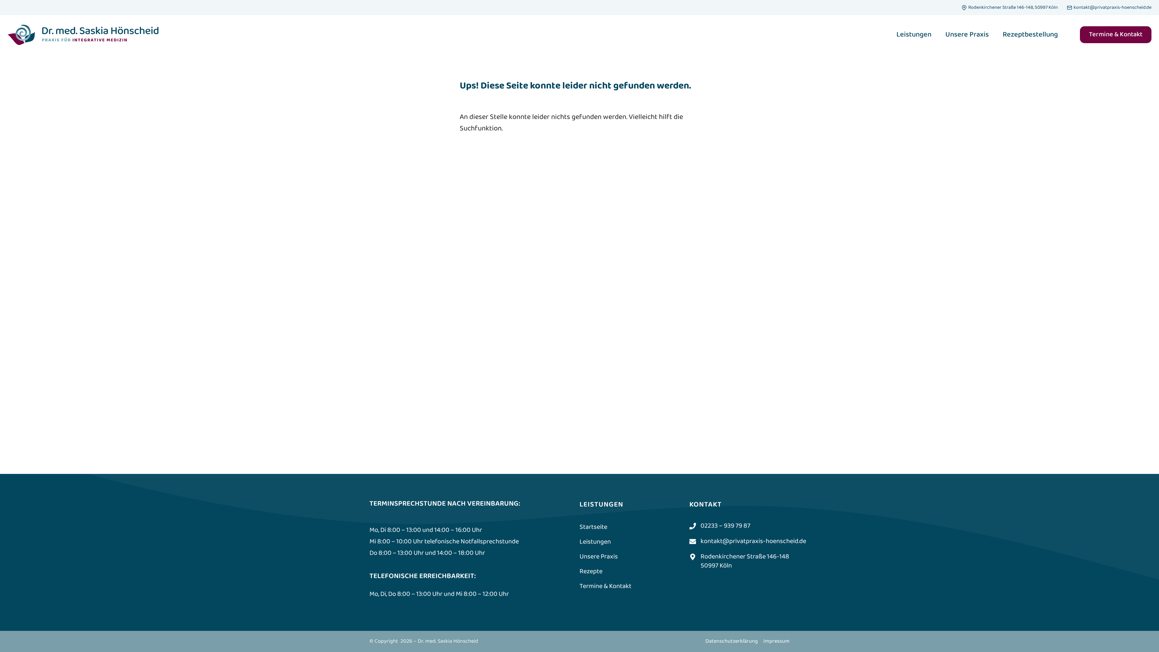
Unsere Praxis (967, 34)
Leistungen (913, 34)
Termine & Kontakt (1115, 34)
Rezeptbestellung (1030, 34)
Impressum (776, 641)
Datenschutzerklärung (731, 641)
